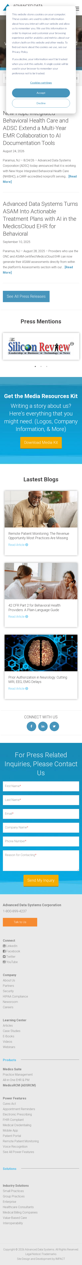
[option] (41, 346)
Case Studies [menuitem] (11, 1031)
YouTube (12, 962)
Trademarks (49, 1254)
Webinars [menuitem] (9, 1047)
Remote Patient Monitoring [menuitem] (21, 1141)
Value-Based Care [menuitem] (15, 1218)
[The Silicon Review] (41, 346)
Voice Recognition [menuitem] (15, 1146)
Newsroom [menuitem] (10, 1002)
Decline (41, 103)
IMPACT (60, 1258)
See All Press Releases (26, 296)
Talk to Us (20, 922)
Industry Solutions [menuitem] (16, 1185)
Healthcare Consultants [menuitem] (18, 1207)
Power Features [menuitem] (14, 1098)
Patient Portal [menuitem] (12, 1136)
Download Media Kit (41, 442)
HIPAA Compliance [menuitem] (15, 996)
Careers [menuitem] (8, 1007)
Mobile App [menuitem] (10, 1130)
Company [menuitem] (9, 975)
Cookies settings (41, 82)
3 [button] (47, 366)
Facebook (13, 951)
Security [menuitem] (8, 991)
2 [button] (41, 366)
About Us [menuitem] (9, 980)
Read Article (16, 545)
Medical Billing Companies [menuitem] (20, 1212)
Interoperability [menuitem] (13, 1223)
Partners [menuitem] (8, 986)
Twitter (10, 956)
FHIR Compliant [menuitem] (13, 1120)
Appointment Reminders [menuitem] (19, 1109)
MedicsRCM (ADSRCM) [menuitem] (19, 1085)
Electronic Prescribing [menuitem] (17, 1114)
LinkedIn (11, 946)
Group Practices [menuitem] (14, 1196)
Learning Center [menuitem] (15, 1020)
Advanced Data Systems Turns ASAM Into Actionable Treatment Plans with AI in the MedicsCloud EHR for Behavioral (40, 218)
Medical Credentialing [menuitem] (17, 1125)
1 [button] (35, 366)
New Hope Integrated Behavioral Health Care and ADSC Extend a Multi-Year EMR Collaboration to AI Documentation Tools (35, 128)
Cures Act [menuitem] (9, 1104)
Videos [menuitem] (7, 1041)
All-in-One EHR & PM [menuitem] (16, 1080)
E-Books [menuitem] (8, 1036)
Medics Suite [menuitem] (12, 1069)
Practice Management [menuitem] (18, 1074)
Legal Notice (32, 1254)
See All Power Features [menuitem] (18, 1152)
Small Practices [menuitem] (13, 1191)
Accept (41, 92)
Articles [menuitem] (8, 1025)
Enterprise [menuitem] (9, 1202)
